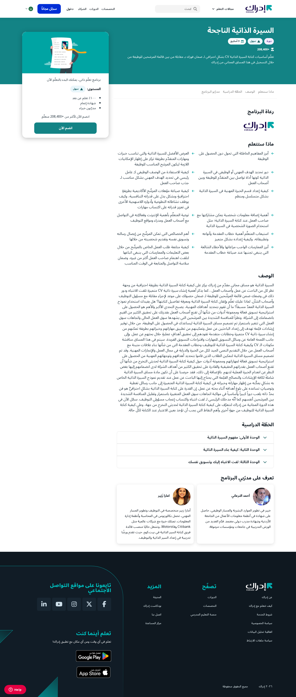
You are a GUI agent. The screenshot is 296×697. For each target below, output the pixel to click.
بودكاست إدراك (152, 606)
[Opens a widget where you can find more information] (15, 690)
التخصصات (108, 9)
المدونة (157, 597)
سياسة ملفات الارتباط (259, 640)
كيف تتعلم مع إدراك (260, 606)
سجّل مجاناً (49, 8)
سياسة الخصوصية (261, 623)
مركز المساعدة (153, 623)
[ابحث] (195, 9)
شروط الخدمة (264, 614)
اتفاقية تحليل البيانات (260, 632)
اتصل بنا (156, 614)
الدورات (93, 9)
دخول (69, 9)
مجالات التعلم (225, 9)
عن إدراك (267, 597)
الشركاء (82, 9)
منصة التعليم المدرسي (203, 614)
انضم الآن (65, 128)
